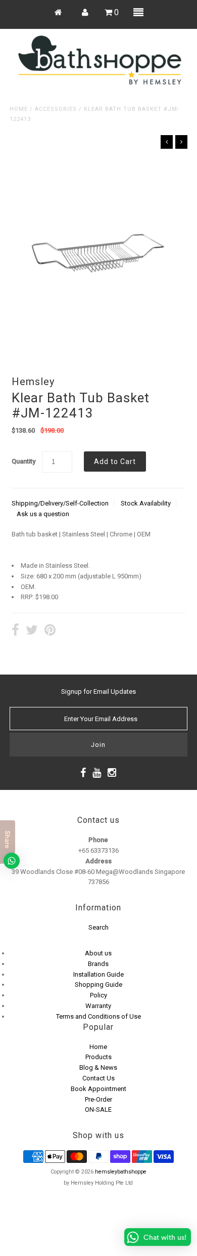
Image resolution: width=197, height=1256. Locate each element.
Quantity (23, 461)
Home (19, 109)
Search (98, 927)
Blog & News (98, 1067)
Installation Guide (98, 974)
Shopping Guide (98, 984)
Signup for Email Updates (98, 691)
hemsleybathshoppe (120, 1171)
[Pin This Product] (50, 631)
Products (98, 1057)
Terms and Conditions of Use (98, 1016)
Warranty (98, 1006)
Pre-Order (98, 1099)
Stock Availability (146, 503)
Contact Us (98, 1078)
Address (98, 861)
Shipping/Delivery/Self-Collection (60, 503)
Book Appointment (98, 1089)
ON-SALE (98, 1109)
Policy (98, 995)
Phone (98, 840)
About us (98, 953)
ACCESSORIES (56, 109)
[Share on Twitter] (32, 631)
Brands (98, 964)
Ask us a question (43, 514)
